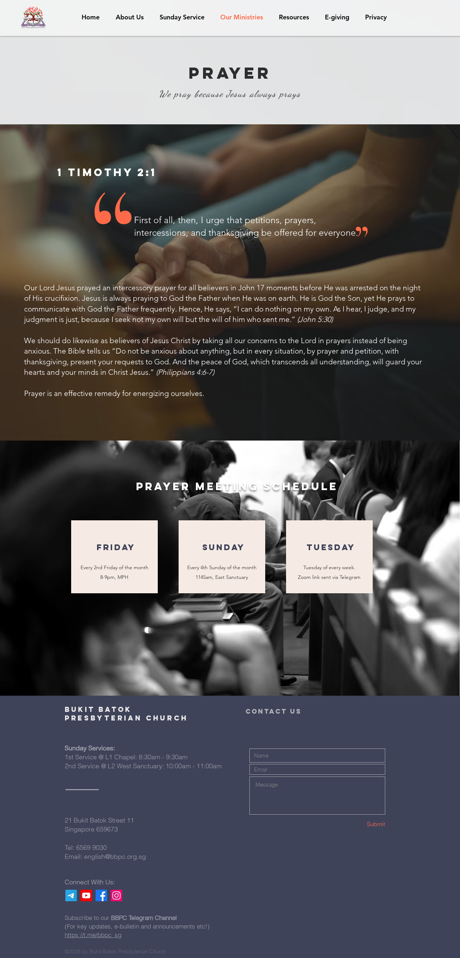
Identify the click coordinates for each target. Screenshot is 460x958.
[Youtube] (86, 895)
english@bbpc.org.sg (115, 856)
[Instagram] (116, 895)
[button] (294, 17)
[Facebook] (101, 895)
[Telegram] (71, 895)
